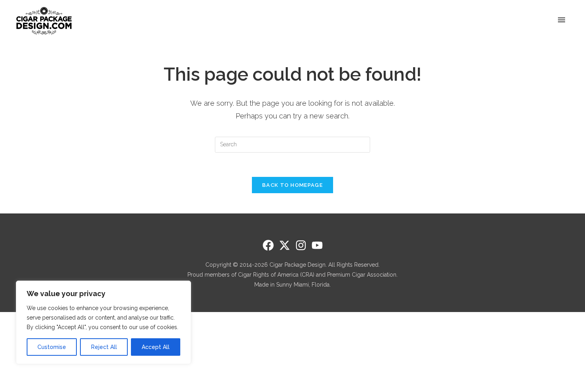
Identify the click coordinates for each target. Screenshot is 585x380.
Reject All (104, 347)
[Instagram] (301, 245)
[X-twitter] (284, 245)
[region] (103, 322)
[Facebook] (268, 245)
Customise (51, 347)
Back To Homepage (292, 185)
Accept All (156, 347)
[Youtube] (317, 245)
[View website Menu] (561, 20)
